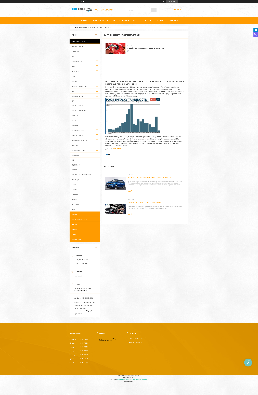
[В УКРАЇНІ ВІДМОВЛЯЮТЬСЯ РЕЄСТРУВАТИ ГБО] (115, 53)
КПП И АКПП (75, 71)
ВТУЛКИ (74, 185)
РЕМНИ (74, 91)
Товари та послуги (100, 20)
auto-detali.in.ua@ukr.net (87, 302)
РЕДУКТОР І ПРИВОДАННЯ (79, 86)
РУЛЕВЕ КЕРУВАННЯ (77, 96)
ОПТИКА (74, 81)
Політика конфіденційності (140, 379)
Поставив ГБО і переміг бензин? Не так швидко (144, 203)
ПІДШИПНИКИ (76, 165)
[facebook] (107, 155)
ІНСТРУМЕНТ (75, 204)
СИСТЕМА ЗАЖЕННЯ (78, 106)
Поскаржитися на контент (124, 379)
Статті (74, 234)
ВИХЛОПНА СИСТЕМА (78, 47)
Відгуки (74, 224)
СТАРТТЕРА (75, 116)
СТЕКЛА (74, 120)
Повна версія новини (130, 191)
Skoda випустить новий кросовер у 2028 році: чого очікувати (149, 177)
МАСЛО (74, 209)
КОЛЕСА (74, 66)
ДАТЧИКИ (74, 189)
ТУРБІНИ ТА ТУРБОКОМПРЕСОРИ (81, 175)
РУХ (73, 57)
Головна (84, 20)
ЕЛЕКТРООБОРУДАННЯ (78, 150)
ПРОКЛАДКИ (75, 180)
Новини (77, 27)
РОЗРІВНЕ (74, 170)
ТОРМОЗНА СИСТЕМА (78, 135)
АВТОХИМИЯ (75, 155)
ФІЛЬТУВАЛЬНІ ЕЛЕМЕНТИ (79, 140)
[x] (109, 155)
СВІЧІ (73, 101)
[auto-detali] (82, 11)
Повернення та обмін (142, 20)
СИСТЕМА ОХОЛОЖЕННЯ (79, 111)
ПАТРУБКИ (75, 194)
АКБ (73, 160)
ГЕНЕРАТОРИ (75, 52)
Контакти (174, 20)
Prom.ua (138, 375)
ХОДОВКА (75, 145)
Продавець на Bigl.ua (129, 377)
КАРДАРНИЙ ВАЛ (77, 61)
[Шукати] (154, 10)
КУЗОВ (73, 76)
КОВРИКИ (75, 199)
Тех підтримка (77, 239)
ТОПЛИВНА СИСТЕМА (78, 130)
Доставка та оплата (120, 20)
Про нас (160, 20)
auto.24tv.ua (117, 149)
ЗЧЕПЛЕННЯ (75, 125)
